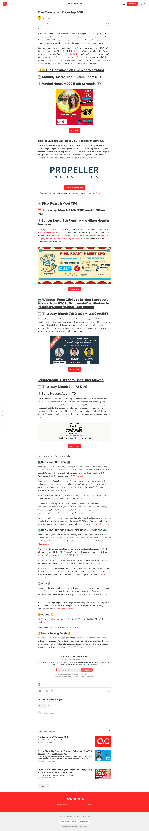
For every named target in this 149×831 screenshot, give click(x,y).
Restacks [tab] (51, 706)
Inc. (78, 627)
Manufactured (55, 235)
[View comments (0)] (47, 24)
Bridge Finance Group (83, 235)
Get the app (84, 822)
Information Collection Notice (74, 677)
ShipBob (56, 238)
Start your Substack (69, 822)
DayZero (71, 238)
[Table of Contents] (2, 415)
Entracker (81, 498)
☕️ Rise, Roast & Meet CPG (58, 203)
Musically (66, 490)
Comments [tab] (42, 706)
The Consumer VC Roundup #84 (53, 737)
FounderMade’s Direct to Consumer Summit (71, 380)
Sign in (142, 4)
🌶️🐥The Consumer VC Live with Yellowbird (71, 70)
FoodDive (42, 622)
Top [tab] (40, 731)
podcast (94, 644)
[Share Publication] (124, 4)
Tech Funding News (100, 524)
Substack (64, 827)
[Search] (120, 4)
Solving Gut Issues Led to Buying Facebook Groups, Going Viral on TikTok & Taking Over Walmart (65, 771)
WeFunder (80, 238)
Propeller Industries (90, 140)
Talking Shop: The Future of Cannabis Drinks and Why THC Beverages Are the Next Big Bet (65, 752)
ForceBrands (99, 235)
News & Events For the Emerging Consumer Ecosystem (57, 740)
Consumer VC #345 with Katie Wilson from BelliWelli (56, 775)
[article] (74, 741)
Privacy (72, 817)
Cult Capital (67, 235)
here (98, 193)
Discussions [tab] (53, 731)
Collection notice (86, 817)
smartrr (48, 238)
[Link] (34, 70)
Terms (78, 817)
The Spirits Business (65, 608)
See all (41, 786)
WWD (40, 597)
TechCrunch (78, 476)
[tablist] (46, 706)
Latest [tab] (45, 731)
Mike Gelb (45, 17)
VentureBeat (90, 512)
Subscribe (132, 4)
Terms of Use (84, 675)
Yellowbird (72, 54)
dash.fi (64, 238)
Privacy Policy (90, 677)
